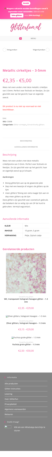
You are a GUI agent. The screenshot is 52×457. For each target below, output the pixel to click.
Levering (8, 394)
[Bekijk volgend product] (47, 50)
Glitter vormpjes (20, 124)
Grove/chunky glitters (35, 124)
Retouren (9, 414)
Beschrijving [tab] (26, 141)
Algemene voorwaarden (15, 409)
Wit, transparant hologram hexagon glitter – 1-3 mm (26, 300)
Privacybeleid (11, 404)
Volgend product (39, 50)
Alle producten (11, 383)
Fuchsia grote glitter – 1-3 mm (26, 344)
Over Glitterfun (11, 399)
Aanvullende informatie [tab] (26, 147)
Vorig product (12, 50)
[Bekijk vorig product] (4, 50)
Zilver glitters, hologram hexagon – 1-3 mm (26, 323)
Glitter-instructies (12, 388)
